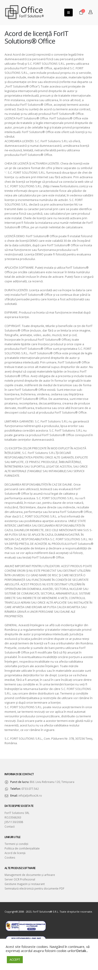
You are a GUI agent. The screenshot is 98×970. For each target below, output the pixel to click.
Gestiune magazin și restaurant (25, 884)
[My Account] (90, 12)
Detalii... (82, 950)
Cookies (10, 857)
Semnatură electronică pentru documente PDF (34, 888)
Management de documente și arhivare (30, 875)
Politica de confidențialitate (22, 848)
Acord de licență (15, 853)
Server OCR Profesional (20, 879)
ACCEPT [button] (15, 959)
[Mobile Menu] (68, 12)
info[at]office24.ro (30, 795)
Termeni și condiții (16, 844)
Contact (10, 826)
